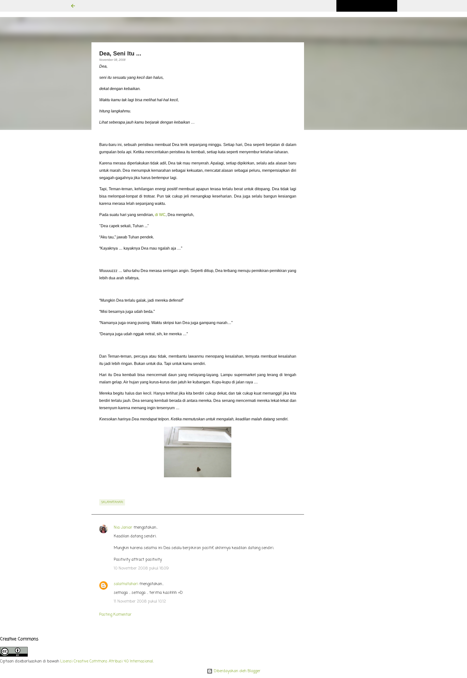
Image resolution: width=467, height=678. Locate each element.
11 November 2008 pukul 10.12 (140, 602)
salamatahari (112, 502)
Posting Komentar (115, 615)
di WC (160, 215)
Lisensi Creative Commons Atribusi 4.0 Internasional (106, 661)
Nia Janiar (123, 528)
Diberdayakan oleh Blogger (236, 671)
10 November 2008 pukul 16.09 (141, 568)
